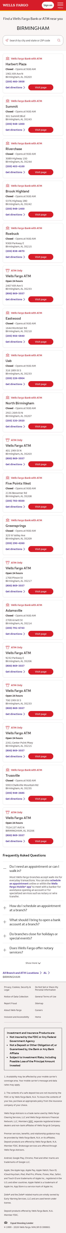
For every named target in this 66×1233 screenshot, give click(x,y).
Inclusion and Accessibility (16, 1016)
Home (38, 1016)
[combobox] (33, 40)
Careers (39, 1010)
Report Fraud (10, 1003)
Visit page (41, 87)
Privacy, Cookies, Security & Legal (17, 988)
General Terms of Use (45, 996)
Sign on (47, 5)
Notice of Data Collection (16, 996)
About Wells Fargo (12, 1010)
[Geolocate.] (7, 40)
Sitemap (39, 1003)
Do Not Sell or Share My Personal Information (46, 988)
